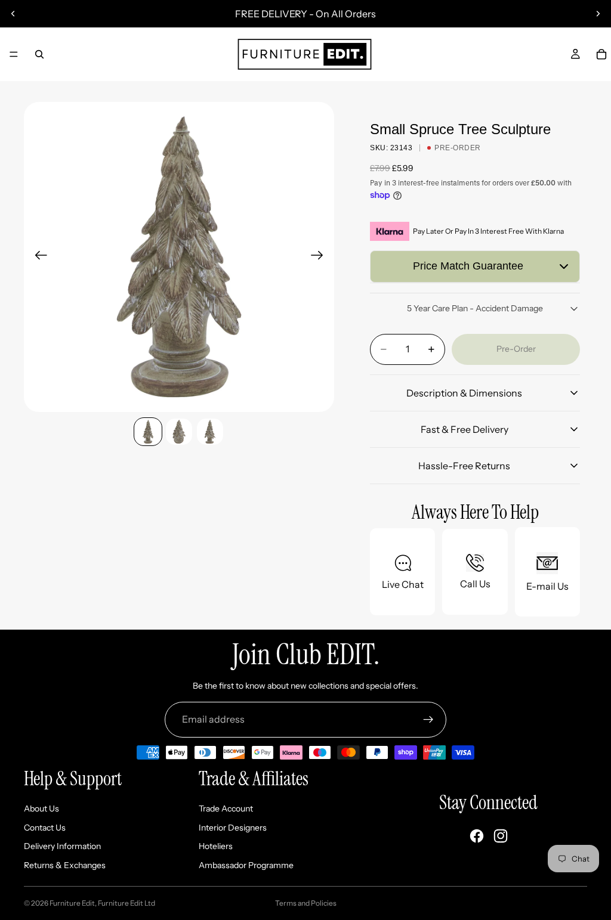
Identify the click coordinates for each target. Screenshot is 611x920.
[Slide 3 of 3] (210, 432)
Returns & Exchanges (65, 865)
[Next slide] (598, 14)
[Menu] (13, 54)
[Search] (39, 54)
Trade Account (226, 808)
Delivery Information (62, 846)
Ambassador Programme (246, 865)
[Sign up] (428, 719)
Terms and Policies (306, 903)
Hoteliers (216, 846)
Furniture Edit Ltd (126, 903)
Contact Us (45, 827)
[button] (475, 266)
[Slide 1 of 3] (148, 432)
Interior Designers (233, 827)
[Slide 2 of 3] (179, 432)
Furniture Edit (72, 903)
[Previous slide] (13, 14)
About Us (41, 808)
